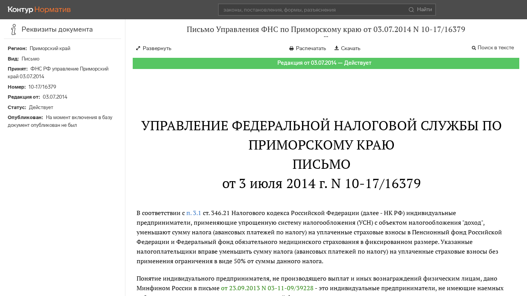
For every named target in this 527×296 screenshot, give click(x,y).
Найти (424, 9)
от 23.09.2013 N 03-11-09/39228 (267, 288)
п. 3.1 (193, 213)
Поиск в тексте (496, 47)
